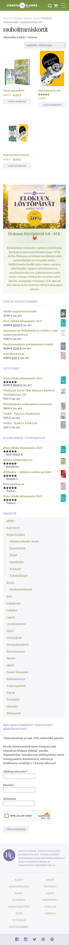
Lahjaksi (11, 610)
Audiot (19, 879)
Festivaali (50, 886)
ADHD (10, 520)
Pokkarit (15, 569)
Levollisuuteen (16, 624)
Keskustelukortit (21, 589)
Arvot (50, 879)
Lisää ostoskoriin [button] (17, 101)
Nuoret (10, 658)
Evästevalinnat (19, 926)
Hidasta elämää (22, 5)
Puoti (19, 913)
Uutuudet (12, 706)
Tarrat (10, 692)
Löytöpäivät (14, 637)
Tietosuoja (19, 920)
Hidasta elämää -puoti (27, 18)
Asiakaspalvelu (19, 886)
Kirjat (13, 555)
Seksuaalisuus (15, 679)
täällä (51, 865)
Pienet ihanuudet (17, 672)
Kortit (10, 582)
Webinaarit (13, 713)
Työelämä (12, 699)
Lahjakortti (13, 603)
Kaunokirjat (17, 548)
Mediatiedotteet (19, 906)
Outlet (10, 665)
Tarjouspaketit (16, 685)
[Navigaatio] (63, 5)
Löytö (10, 630)
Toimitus (50, 913)
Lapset (10, 617)
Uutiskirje (18, 899)
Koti (9, 596)
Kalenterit (13, 527)
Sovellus (50, 906)
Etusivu (7, 18)
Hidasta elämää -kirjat (24, 541)
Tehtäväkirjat (18, 575)
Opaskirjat (17, 562)
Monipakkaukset (17, 644)
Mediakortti (50, 899)
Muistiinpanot (15, 651)
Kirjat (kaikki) (15, 534)
